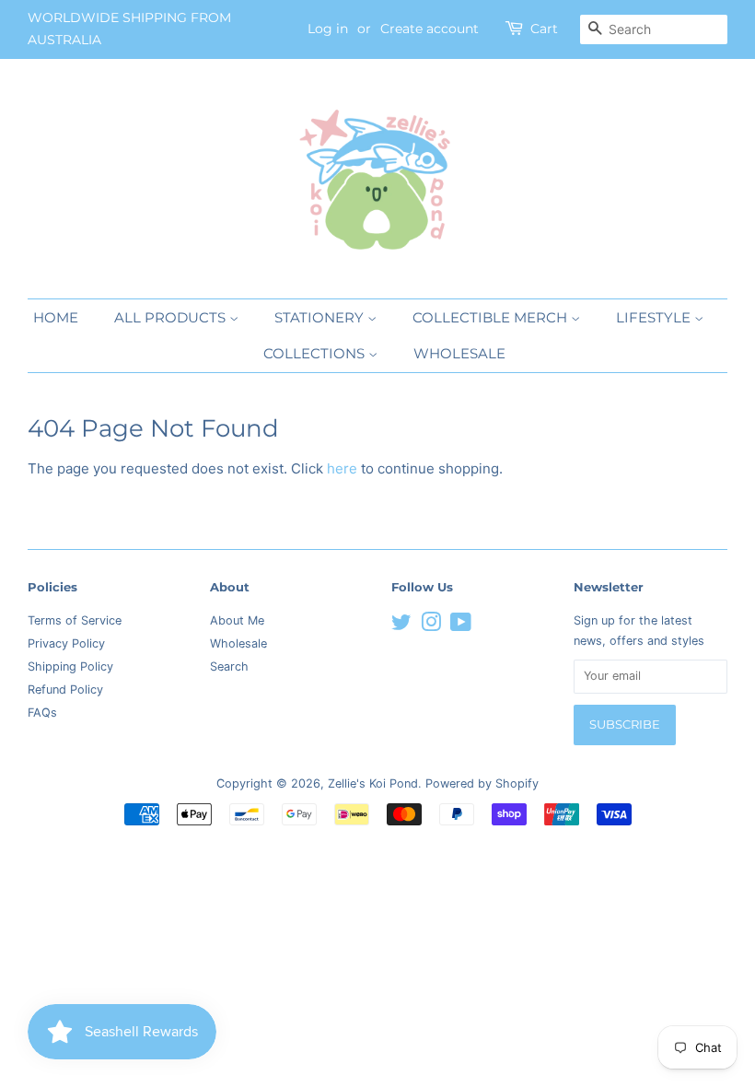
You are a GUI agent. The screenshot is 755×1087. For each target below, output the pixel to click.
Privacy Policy (66, 643)
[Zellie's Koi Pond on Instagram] (431, 626)
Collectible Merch (491, 317)
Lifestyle (655, 317)
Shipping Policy (70, 666)
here (342, 468)
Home (55, 317)
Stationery (320, 317)
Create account (429, 28)
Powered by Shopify (482, 783)
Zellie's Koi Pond (373, 783)
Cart (544, 28)
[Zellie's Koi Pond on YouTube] (460, 626)
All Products (171, 317)
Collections (315, 353)
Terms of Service (75, 620)
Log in (328, 28)
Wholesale (459, 353)
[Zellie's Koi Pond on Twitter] (401, 626)
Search (229, 666)
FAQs (42, 712)
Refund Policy (65, 689)
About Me (237, 620)
